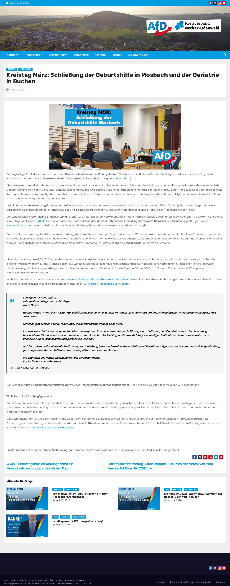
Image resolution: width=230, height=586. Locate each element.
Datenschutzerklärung (181, 582)
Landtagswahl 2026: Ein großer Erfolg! (77, 521)
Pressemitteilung (17, 225)
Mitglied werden (204, 582)
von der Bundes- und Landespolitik (53, 427)
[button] (225, 55)
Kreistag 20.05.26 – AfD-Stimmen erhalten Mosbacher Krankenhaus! (80, 495)
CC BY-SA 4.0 (86, 583)
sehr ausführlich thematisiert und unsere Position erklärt (95, 279)
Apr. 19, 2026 (175, 500)
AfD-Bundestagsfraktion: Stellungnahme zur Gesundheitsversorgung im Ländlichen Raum (39, 466)
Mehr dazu (123, 178)
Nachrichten (33, 54)
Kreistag (11, 69)
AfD (167, 489)
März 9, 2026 (63, 524)
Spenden (100, 54)
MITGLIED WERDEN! (138, 54)
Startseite (13, 54)
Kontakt (117, 54)
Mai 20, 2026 (63, 500)
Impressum (161, 582)
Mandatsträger (58, 54)
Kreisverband (81, 54)
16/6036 (40, 221)
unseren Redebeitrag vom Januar (108, 284)
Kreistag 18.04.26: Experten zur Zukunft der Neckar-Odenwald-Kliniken (193, 495)
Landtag (65, 517)
